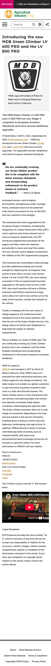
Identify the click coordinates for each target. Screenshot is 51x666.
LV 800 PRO (18, 147)
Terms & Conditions (37, 655)
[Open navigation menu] (4, 24)
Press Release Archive (30, 650)
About (13, 650)
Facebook (7, 474)
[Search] (33, 24)
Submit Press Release (15, 655)
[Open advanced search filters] (40, 24)
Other (5, 478)
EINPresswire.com (18, 139)
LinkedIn (6, 470)
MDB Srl (6, 369)
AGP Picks (7, 4)
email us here (9, 463)
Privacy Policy (39, 661)
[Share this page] (47, 24)
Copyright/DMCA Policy (17, 661)
